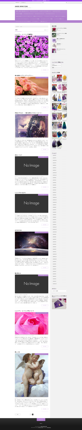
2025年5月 (54, 155)
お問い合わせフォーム (43, 21)
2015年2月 (54, 249)
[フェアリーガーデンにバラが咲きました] (54, 30)
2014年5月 (54, 271)
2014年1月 (54, 281)
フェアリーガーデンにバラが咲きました (42, 2)
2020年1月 (54, 170)
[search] (66, 2)
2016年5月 (54, 214)
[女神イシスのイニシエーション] (54, 51)
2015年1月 (54, 251)
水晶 (23, 294)
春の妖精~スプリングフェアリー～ (24, 75)
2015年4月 (54, 244)
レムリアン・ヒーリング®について (24, 310)
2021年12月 (55, 160)
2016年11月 (55, 199)
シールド (21, 176)
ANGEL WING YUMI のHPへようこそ (22, 11)
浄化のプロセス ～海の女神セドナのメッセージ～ (28, 113)
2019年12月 (55, 172)
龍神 (24, 294)
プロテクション (28, 176)
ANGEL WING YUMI (21, 6)
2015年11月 (55, 229)
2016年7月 (54, 209)
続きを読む (44, 107)
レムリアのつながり (20, 192)
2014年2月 (54, 278)
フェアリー (23, 59)
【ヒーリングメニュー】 (34, 11)
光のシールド (18, 155)
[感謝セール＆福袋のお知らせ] (54, 40)
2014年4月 (54, 273)
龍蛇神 (26, 294)
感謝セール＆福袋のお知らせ (61, 38)
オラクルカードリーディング (39, 13)
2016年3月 (54, 219)
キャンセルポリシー (35, 21)
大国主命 (21, 294)
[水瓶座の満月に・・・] (54, 45)
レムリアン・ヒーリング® (42, 36)
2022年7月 (54, 157)
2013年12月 (55, 283)
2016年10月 (55, 202)
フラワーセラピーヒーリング (50, 13)
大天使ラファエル (37, 96)
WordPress (49, 427)
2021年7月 (54, 162)
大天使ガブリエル (32, 96)
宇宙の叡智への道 (43, 157)
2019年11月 (55, 175)
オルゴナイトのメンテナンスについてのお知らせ (23, 21)
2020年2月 (54, 167)
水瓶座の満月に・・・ (60, 43)
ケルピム (21, 59)
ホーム (41, 423)
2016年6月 (54, 212)
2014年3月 (54, 276)
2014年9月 (54, 261)
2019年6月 (54, 182)
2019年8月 (54, 177)
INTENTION (18, 230)
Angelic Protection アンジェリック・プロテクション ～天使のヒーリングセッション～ (29, 16)
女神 (26, 138)
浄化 (27, 138)
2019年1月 (54, 192)
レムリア (29, 59)
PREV (17, 414)
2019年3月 (54, 187)
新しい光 (17, 352)
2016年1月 (54, 224)
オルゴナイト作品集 (19, 13)
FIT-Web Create (40, 427)
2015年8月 (54, 236)
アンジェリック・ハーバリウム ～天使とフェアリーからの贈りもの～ (55, 16)
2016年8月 (54, 207)
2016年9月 (54, 204)
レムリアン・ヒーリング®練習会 (24, 34)
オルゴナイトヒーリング (56, 11)
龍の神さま (18, 273)
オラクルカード (25, 398)
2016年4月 (54, 217)
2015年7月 (54, 239)
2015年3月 (54, 246)
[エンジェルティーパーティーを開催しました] (54, 35)
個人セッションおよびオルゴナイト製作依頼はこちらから (41, 0)
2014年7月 (54, 266)
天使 (41, 176)
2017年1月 (54, 194)
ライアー (27, 59)
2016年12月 (55, 197)
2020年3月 (54, 165)
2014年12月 (55, 254)
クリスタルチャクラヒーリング (28, 13)
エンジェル (21, 398)
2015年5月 (54, 241)
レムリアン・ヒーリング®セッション (45, 11)
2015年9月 (54, 234)
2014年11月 (55, 256)
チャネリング (23, 138)
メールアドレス (54, 65)
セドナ (20, 138)
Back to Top (41, 419)
